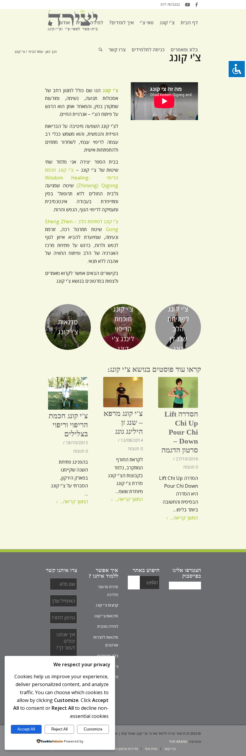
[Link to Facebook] (196, 4)
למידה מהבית (107, 626)
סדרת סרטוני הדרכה (108, 590)
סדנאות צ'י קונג (106, 616)
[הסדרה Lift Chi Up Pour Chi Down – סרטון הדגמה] (178, 392)
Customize (93, 729)
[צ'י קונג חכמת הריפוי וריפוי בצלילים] (68, 393)
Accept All (26, 729)
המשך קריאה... (184, 517)
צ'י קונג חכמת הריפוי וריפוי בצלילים (68, 425)
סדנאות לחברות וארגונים (105, 641)
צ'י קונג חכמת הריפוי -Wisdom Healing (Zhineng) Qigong (81, 178)
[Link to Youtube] (187, 4)
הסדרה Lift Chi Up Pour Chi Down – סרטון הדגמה (179, 432)
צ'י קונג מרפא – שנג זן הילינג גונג (123, 422)
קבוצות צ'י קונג (107, 605)
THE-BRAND (178, 741)
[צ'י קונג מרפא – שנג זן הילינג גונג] (123, 392)
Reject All (59, 729)
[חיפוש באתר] (101, 49)
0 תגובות (190, 467)
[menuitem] (189, 22)
